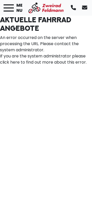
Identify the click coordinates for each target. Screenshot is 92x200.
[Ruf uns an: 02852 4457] (74, 8)
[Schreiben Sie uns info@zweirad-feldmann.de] (85, 8)
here (15, 62)
